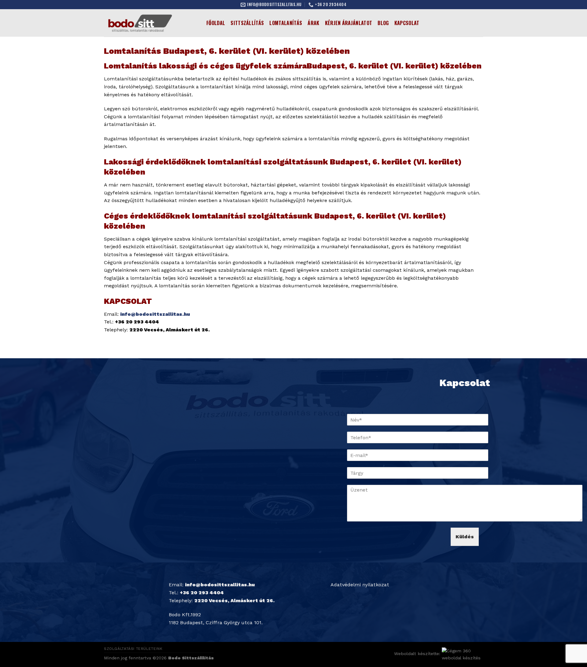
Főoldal (215, 23)
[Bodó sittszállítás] (150, 23)
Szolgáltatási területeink (133, 649)
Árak (313, 23)
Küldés (465, 537)
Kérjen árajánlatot (348, 23)
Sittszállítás (247, 23)
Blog (383, 23)
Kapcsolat (406, 23)
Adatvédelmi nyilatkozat (359, 585)
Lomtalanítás (285, 23)
